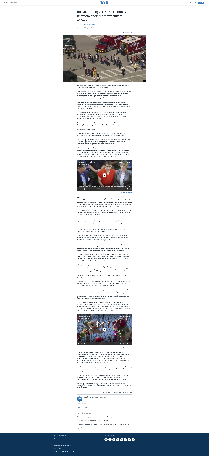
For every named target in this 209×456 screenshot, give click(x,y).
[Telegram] (190, 3)
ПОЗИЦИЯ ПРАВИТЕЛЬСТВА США (64, 451)
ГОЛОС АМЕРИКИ (85, 164)
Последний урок (84, 316)
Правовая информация (61, 442)
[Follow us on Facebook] (106, 439)
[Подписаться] (129, 439)
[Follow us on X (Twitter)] (109, 439)
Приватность (58, 448)
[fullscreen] (130, 189)
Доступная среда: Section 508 (62, 445)
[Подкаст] (125, 439)
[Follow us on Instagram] (117, 439)
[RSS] (121, 439)
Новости (80, 8)
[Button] (127, 33)
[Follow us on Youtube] (113, 439)
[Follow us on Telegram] (133, 439)
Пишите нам (58, 439)
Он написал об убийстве (87, 162)
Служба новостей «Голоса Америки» (87, 24)
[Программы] (195, 3)
